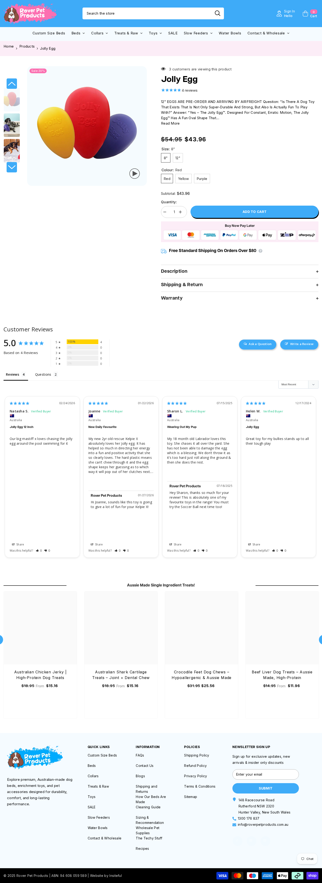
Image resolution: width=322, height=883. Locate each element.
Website (96, 876)
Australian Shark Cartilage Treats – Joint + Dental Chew (121, 675)
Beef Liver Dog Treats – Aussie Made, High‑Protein (282, 675)
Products (27, 46)
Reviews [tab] (12, 374)
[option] (87, 126)
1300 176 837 (249, 818)
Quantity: (169, 202)
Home (9, 46)
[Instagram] (251, 841)
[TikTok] (265, 841)
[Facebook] (237, 841)
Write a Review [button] (302, 344)
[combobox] (147, 13)
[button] (12, 83)
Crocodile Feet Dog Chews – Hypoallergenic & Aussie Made (201, 675)
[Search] (153, 13)
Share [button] (20, 544)
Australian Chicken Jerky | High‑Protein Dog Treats (40, 675)
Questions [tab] (43, 374)
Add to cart (255, 212)
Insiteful (115, 876)
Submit (265, 788)
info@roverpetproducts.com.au (263, 824)
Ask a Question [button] (260, 344)
